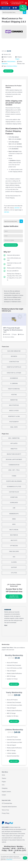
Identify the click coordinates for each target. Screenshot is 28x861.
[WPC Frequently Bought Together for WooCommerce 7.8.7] (14, 319)
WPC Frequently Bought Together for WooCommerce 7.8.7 (13, 330)
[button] (26, 3)
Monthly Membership (14, 655)
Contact (4, 795)
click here (16, 208)
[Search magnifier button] (24, 12)
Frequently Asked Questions (9, 806)
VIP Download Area (7, 803)
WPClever (21, 334)
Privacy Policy (5, 813)
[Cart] (16, 8)
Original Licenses (6, 791)
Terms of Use (5, 810)
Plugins (17, 59)
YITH (3, 785)
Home (3, 775)
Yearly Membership (14, 692)
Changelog (4, 788)
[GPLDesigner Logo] (4, 8)
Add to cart (8, 71)
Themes (4, 778)
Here (23, 63)
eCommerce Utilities (11, 66)
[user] (13, 8)
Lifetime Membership (14, 730)
